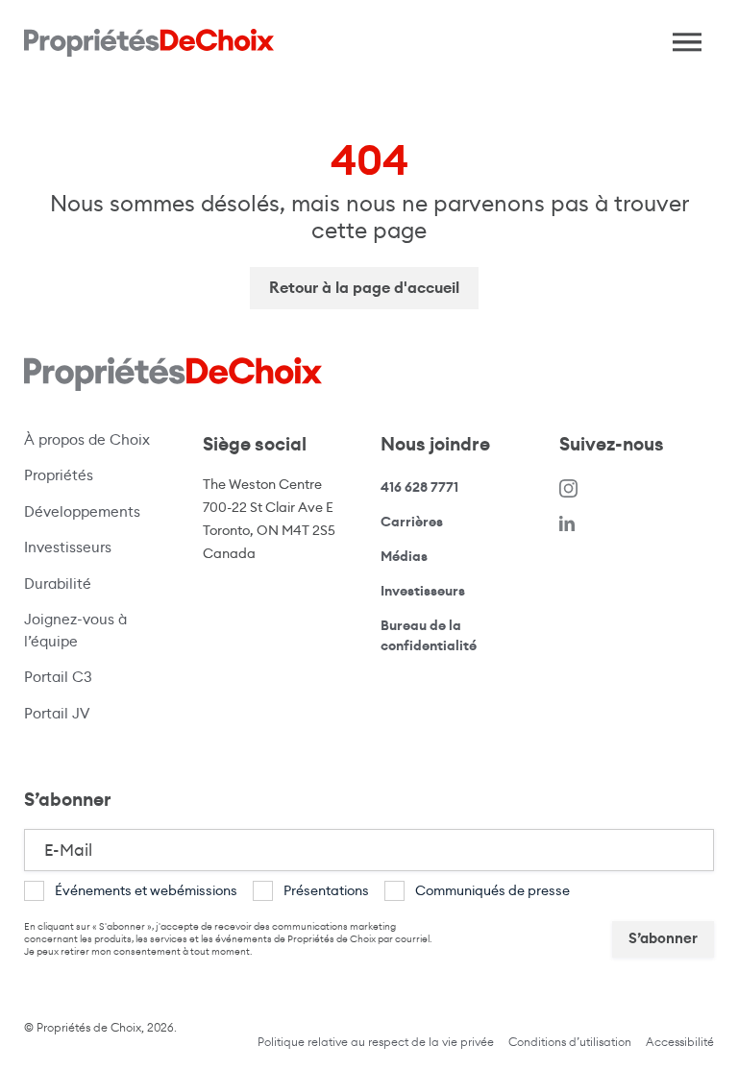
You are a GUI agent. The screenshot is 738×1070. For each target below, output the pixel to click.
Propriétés (58, 475)
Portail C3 (58, 677)
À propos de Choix (87, 439)
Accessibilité (680, 1041)
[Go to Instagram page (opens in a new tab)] (568, 487)
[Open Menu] (680, 37)
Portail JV (92, 712)
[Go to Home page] (149, 43)
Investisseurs (67, 547)
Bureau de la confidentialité (449, 636)
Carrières (412, 521)
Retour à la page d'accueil (364, 288)
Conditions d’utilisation (569, 1041)
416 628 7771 (419, 487)
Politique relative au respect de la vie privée (376, 1041)
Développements (82, 511)
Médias (404, 556)
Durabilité (57, 583)
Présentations (326, 890)
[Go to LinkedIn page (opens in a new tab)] (567, 522)
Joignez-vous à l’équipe (75, 630)
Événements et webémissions (146, 890)
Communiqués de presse (492, 890)
